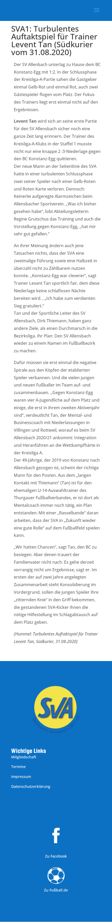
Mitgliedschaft (23, 756)
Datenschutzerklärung (30, 786)
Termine (18, 766)
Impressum (21, 776)
